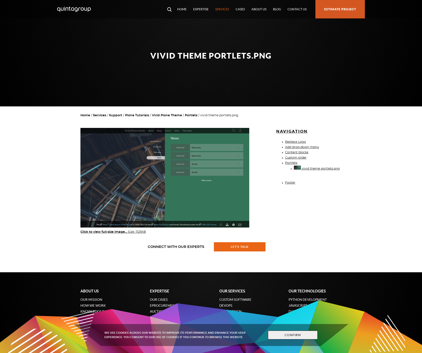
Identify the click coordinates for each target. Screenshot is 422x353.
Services (222, 9)
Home (182, 9)
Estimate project (340, 9)
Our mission (91, 299)
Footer (290, 182)
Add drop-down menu (302, 147)
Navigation (292, 131)
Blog (277, 9)
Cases (240, 9)
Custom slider (296, 157)
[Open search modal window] (169, 9)
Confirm (293, 335)
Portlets (191, 115)
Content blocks (296, 152)
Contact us (297, 9)
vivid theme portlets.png (320, 168)
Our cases (159, 299)
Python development (308, 299)
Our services (232, 291)
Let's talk (240, 247)
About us (258, 9)
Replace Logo (295, 141)
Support (115, 115)
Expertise (201, 9)
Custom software (235, 299)
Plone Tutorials (137, 115)
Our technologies (307, 291)
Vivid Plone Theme (167, 115)
